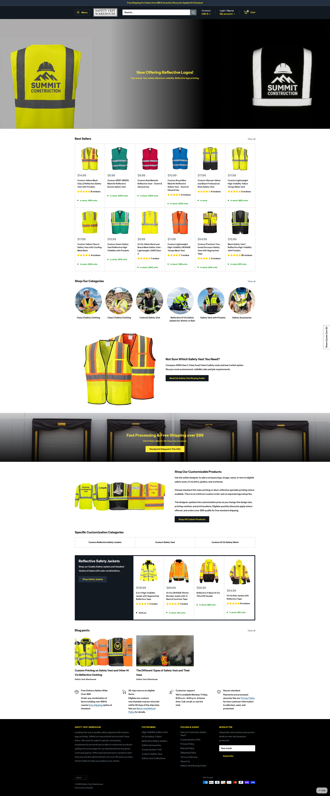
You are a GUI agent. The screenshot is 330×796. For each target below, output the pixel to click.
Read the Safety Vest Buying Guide (187, 378)
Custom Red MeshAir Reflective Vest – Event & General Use (150, 183)
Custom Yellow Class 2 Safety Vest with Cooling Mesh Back (89, 247)
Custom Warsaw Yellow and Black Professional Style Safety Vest (209, 183)
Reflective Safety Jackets (154, 741)
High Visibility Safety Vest (155, 732)
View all (252, 139)
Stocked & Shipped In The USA (165, 449)
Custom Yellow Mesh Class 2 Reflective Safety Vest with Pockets (89, 183)
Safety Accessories (151, 745)
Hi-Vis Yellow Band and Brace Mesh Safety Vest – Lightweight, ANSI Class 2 (150, 249)
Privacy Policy (248, 698)
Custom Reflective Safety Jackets (105, 542)
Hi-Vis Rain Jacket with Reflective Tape (238, 597)
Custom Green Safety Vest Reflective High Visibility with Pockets (118, 247)
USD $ (79, 778)
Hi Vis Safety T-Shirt (152, 736)
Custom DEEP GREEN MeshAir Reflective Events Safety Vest (118, 183)
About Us (185, 761)
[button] (84, 191)
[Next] (254, 588)
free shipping (95, 705)
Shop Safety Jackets (92, 579)
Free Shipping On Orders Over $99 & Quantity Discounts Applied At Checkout (165, 2)
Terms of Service (188, 757)
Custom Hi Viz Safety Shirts (225, 542)
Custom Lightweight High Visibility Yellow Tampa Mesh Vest (238, 183)
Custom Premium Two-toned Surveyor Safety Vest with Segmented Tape (209, 249)
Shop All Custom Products (192, 519)
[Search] (193, 12)
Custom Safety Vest (165, 542)
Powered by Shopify (84, 787)
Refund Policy (187, 748)
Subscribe (228, 756)
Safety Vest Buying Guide (193, 765)
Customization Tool (152, 749)
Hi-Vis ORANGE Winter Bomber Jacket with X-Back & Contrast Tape (177, 595)
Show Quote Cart (326, 337)
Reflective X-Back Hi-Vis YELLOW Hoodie (208, 594)
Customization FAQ (190, 739)
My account (226, 13)
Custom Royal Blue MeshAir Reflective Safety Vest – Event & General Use (178, 185)
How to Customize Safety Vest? (193, 734)
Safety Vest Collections (153, 758)
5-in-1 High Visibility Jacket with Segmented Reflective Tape (147, 595)
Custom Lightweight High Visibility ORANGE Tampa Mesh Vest (179, 247)
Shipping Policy (188, 752)
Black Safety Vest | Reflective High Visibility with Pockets (240, 247)
